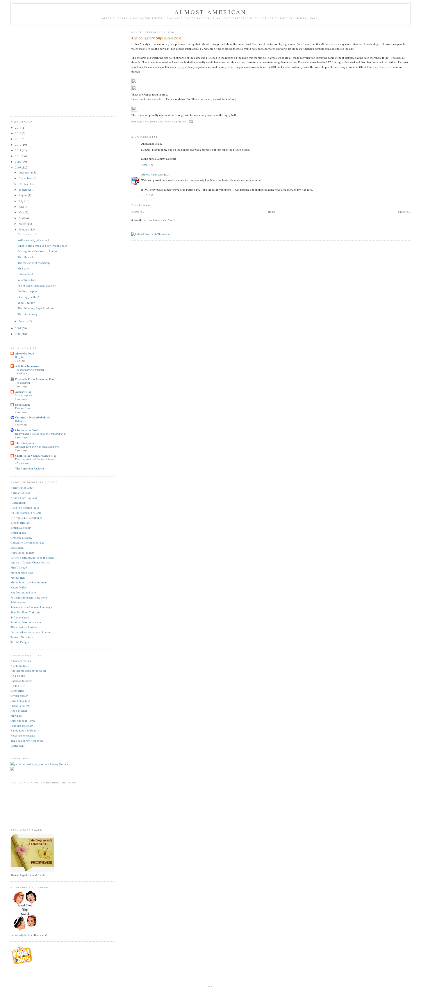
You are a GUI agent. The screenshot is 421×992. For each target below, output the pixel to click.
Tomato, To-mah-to (22, 637)
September (25, 189)
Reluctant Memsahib (23, 735)
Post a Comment (141, 205)
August (23, 195)
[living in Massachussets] (23, 963)
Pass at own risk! (27, 234)
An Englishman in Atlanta (26, 513)
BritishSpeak (18, 533)
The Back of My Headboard (27, 740)
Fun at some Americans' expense (37, 285)
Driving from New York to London (38, 251)
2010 (18, 156)
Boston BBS (18, 686)
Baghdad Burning (21, 681)
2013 (18, 139)
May (22, 212)
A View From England (24, 498)
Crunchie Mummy (21, 538)
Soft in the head (20, 617)
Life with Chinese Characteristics (30, 562)
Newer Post (137, 212)
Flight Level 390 (20, 706)
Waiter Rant (18, 746)
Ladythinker (24, 935)
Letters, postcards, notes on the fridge (33, 558)
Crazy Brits (17, 691)
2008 (18, 167)
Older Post (404, 212)
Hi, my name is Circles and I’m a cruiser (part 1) (40, 433)
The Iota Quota (24, 443)
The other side (26, 257)
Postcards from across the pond (29, 597)
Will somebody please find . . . (35, 240)
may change (380, 67)
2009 (18, 162)
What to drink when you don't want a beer (42, 246)
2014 (18, 133)
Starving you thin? (28, 297)
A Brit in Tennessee (27, 366)
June (22, 207)
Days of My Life (20, 701)
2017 (18, 127)
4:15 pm (147, 195)
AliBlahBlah (18, 503)
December (25, 172)
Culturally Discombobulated (32, 417)
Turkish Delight (20, 642)
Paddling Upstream (22, 726)
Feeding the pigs (27, 291)
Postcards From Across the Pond (35, 379)
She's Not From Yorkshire (25, 612)
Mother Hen (18, 577)
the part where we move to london (31, 632)
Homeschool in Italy (23, 552)
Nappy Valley (19, 587)
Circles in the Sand (26, 430)
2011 (18, 150)
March (23, 224)
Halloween (20, 421)
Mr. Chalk (16, 715)
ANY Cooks (18, 676)
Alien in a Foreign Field (25, 508)
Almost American (211, 12)
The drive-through (28, 314)
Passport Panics (23, 408)
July (21, 201)
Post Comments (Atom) (161, 220)
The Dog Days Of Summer (29, 369)
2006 (18, 334)
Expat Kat (26, 875)
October (24, 184)
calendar (157, 99)
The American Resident (29, 468)
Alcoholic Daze (24, 353)
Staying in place (23, 395)
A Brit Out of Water (22, 488)
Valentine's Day (27, 280)
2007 (18, 328)
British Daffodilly (21, 528)
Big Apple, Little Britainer (26, 518)
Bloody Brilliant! (21, 522)
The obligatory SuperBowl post (36, 308)
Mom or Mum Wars (22, 572)
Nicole (41, 875)
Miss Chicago (19, 567)
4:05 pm (147, 165)
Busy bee (20, 357)
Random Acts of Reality (25, 730)
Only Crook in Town (23, 721)
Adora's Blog (23, 392)
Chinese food (25, 274)
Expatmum (17, 547)
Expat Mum (22, 404)
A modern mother (21, 661)
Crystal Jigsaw (19, 696)
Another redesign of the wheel (28, 671)
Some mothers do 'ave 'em (26, 622)
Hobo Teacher (19, 710)
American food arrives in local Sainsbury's (37, 446)
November (25, 178)
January (24, 321)
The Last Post (22, 382)
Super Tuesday (26, 303)
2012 (18, 145)
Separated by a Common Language (31, 607)
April (22, 218)
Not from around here (23, 592)
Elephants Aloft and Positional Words (35, 459)
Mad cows (24, 268)
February (24, 229)
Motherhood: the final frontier (28, 582)
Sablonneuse (18, 602)
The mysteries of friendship (34, 263)
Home (271, 212)
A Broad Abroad (20, 493)
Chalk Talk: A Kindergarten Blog (36, 455)
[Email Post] (191, 121)
